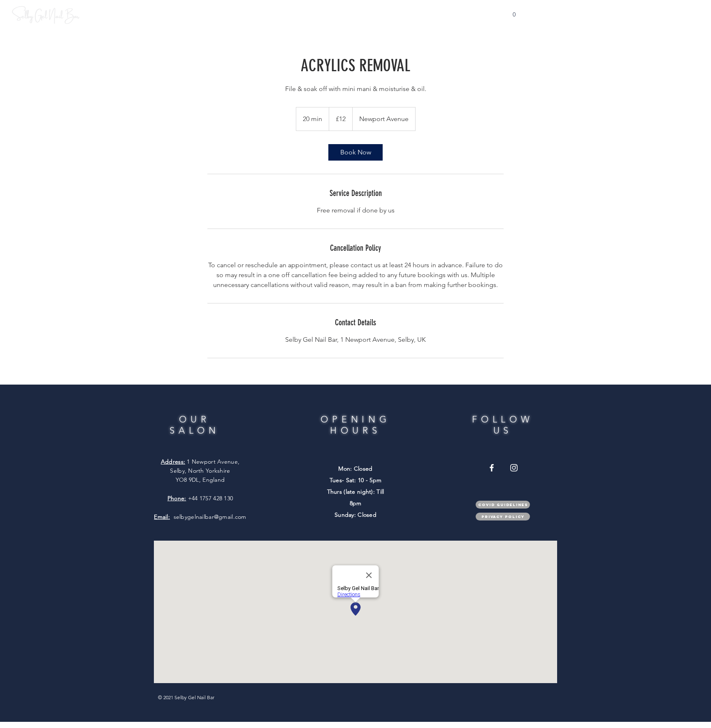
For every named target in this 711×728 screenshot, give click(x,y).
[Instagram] (514, 468)
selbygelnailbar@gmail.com (210, 516)
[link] (355, 152)
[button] (514, 12)
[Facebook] (492, 468)
